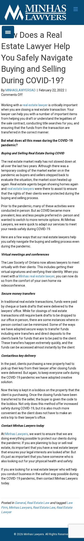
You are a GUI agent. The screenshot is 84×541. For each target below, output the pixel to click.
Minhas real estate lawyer (37, 276)
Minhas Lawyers (16, 434)
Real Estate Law (38, 503)
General (20, 503)
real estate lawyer (35, 105)
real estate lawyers (20, 189)
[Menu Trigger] (8, 32)
